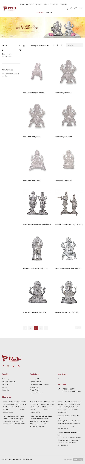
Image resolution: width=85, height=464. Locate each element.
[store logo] (10, 8)
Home (4, 37)
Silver (11, 37)
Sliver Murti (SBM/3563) (31, 181)
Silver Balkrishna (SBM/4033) (33, 93)
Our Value (5, 384)
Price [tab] (4, 45)
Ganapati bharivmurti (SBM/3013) (35, 312)
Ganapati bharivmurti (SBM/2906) (67, 312)
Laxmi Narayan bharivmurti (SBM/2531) (37, 224)
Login (81, 8)
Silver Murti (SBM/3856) (63, 181)
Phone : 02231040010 (17, 424)
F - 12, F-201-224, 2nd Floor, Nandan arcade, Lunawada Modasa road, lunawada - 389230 (69, 437)
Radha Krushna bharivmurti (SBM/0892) (69, 224)
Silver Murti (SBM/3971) (63, 93)
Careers (4, 387)
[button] (48, 58)
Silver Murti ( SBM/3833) (63, 137)
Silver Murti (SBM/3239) (32, 137)
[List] (28, 45)
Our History (5, 379)
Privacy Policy (34, 390)
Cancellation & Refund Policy (39, 384)
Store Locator (62, 379)
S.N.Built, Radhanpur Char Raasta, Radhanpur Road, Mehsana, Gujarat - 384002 (69, 423)
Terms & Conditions (36, 393)
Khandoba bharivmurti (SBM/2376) (35, 268)
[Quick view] (48, 68)
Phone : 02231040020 (38, 426)
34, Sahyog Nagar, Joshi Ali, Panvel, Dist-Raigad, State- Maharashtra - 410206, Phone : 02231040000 (15, 407)
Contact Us (5, 390)
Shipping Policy (35, 387)
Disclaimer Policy (35, 382)
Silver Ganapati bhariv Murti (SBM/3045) (69, 268)
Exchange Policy (35, 379)
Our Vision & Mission (8, 382)
